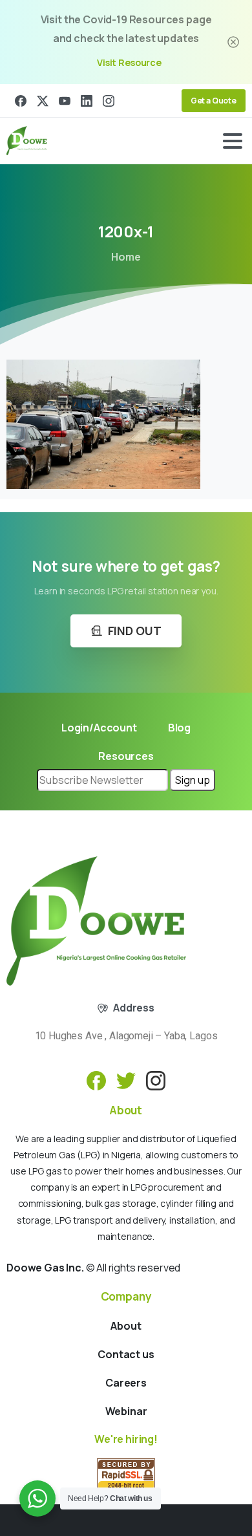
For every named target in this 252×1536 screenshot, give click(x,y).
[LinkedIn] (87, 101)
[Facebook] (21, 101)
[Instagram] (109, 101)
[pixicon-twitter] (126, 1079)
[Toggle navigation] (233, 141)
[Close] (233, 42)
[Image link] (96, 921)
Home (125, 257)
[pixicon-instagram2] (156, 1079)
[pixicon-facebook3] (96, 1079)
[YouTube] (65, 101)
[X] (43, 101)
